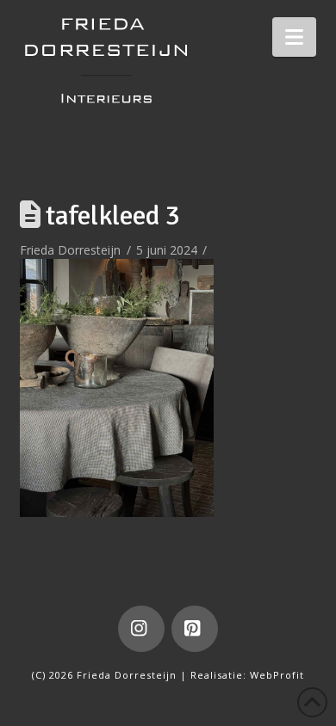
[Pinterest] (194, 629)
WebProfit (277, 674)
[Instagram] (141, 629)
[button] (294, 37)
